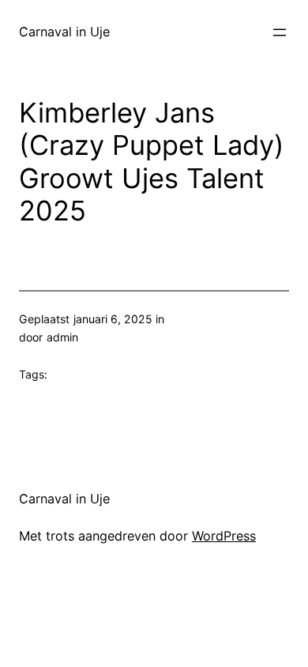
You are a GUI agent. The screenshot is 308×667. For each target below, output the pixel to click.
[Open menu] (279, 32)
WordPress (224, 536)
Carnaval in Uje (64, 32)
